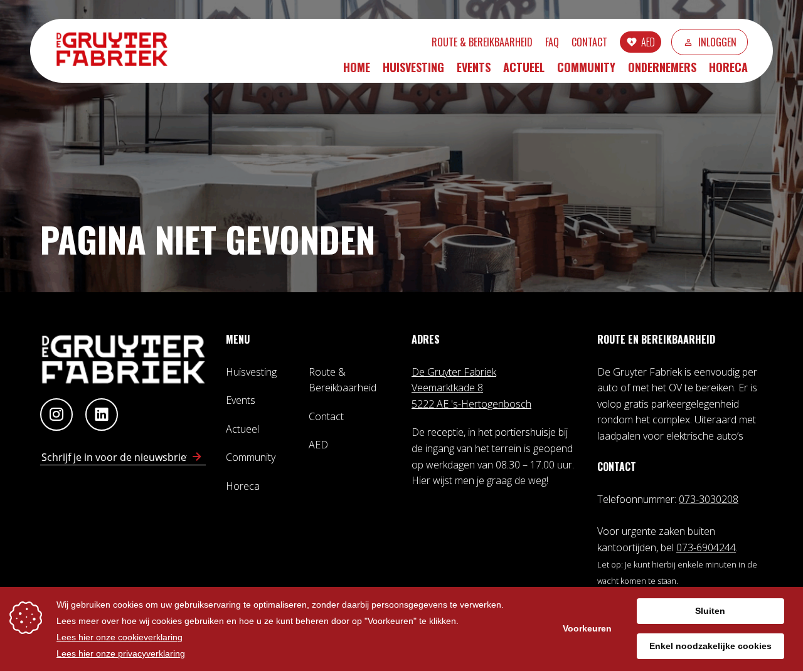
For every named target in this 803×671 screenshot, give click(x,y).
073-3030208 (708, 499)
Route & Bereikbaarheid (482, 42)
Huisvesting (413, 67)
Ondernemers (662, 67)
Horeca (728, 67)
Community (586, 67)
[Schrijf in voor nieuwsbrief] (197, 457)
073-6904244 (706, 547)
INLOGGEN (717, 42)
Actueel (524, 67)
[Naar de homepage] (118, 50)
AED (648, 42)
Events (474, 67)
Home (356, 67)
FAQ (552, 42)
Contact (589, 42)
